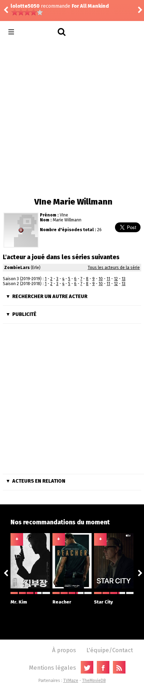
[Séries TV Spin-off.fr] (38, 32)
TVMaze (70, 680)
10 (101, 278)
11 (108, 278)
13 (123, 278)
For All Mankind (90, 6)
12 (116, 278)
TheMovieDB (94, 680)
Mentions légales (52, 667)
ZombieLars (17, 267)
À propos (64, 650)
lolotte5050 (24, 6)
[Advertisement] (72, 118)
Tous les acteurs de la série (114, 267)
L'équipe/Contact (109, 650)
